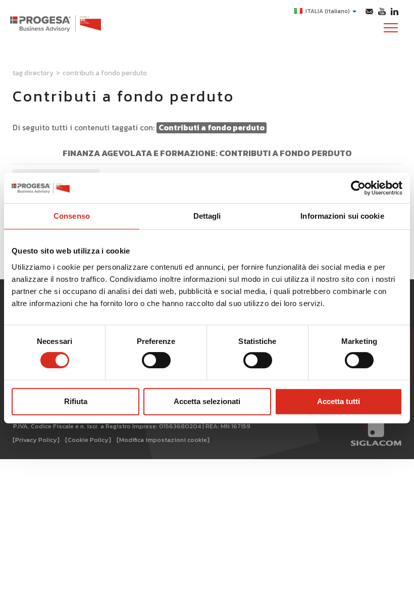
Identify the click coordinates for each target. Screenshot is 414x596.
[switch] (156, 360)
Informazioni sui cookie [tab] (342, 216)
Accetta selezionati (207, 401)
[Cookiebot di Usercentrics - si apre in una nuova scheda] (358, 187)
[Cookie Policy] (88, 439)
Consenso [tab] (72, 216)
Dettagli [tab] (207, 216)
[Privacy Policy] (36, 439)
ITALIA (327, 11)
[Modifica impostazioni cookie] (163, 439)
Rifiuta (75, 401)
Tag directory (33, 73)
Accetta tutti (338, 401)
